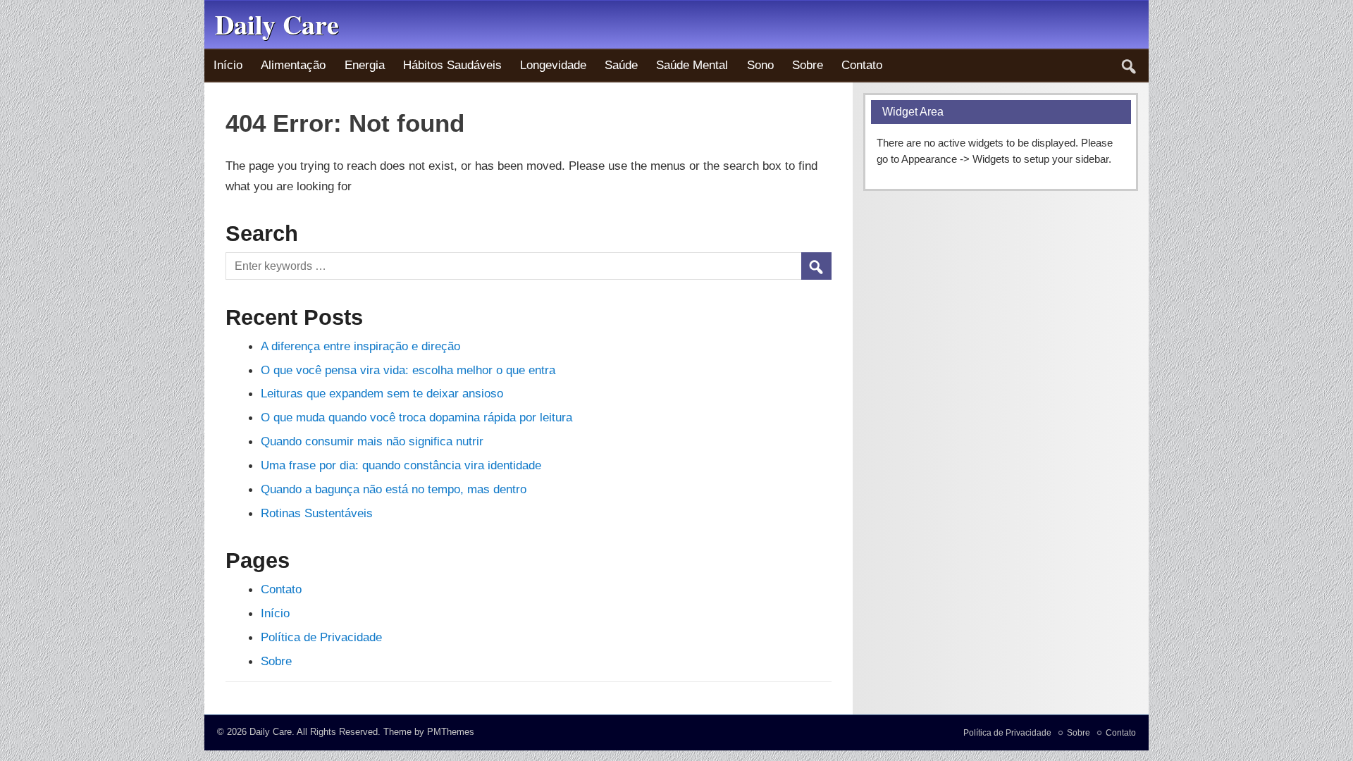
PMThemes (450, 731)
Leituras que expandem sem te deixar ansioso (382, 393)
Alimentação (293, 65)
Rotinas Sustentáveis (317, 513)
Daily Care (270, 731)
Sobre (807, 65)
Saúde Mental (692, 65)
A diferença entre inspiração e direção (360, 346)
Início (228, 65)
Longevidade (553, 65)
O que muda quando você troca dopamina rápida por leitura (416, 417)
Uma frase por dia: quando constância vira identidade (401, 465)
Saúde (621, 65)
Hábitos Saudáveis (452, 65)
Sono (760, 65)
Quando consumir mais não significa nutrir (372, 441)
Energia (365, 65)
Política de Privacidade (321, 637)
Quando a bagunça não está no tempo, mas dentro (393, 489)
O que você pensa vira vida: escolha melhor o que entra (408, 370)
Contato (861, 65)
